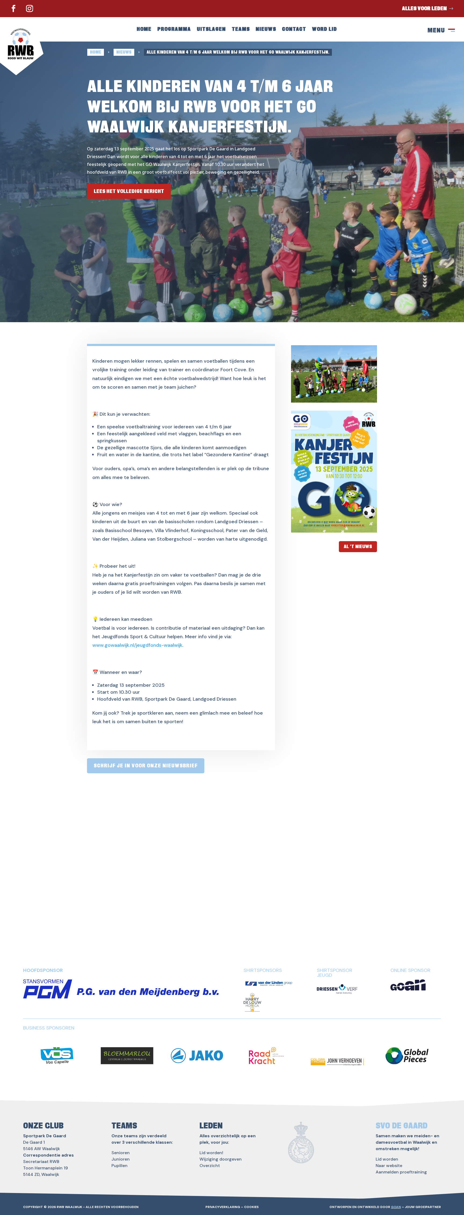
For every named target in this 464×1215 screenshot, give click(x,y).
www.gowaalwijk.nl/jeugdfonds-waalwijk (137, 645)
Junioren (120, 1159)
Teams (241, 29)
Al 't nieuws (358, 546)
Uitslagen (211, 29)
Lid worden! (211, 1152)
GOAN (396, 1207)
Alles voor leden (424, 8)
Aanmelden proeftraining (401, 1172)
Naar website (389, 1165)
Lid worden (387, 1159)
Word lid (324, 29)
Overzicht (210, 1165)
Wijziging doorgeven (221, 1159)
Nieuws (266, 29)
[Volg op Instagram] (30, 9)
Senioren (120, 1152)
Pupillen (119, 1165)
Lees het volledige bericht (129, 191)
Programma (174, 29)
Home (144, 29)
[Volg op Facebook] (13, 9)
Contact (294, 29)
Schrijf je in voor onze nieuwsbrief (146, 765)
